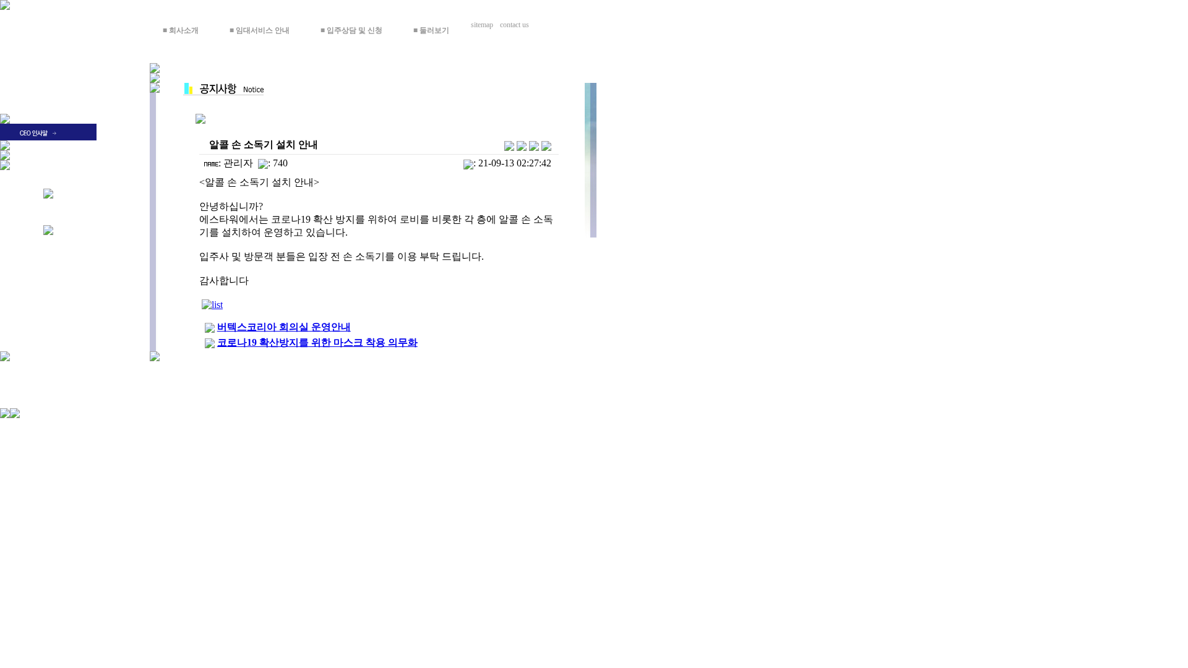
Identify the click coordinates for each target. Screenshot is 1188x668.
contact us (518, 24)
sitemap (484, 24)
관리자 (238, 163)
